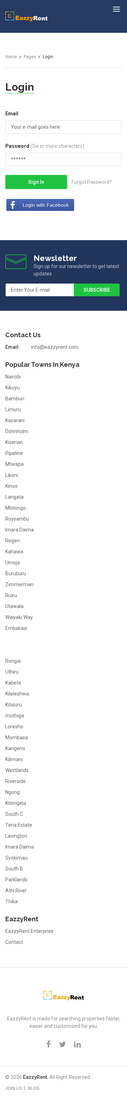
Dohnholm (16, 431)
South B (14, 869)
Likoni (11, 475)
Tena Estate (18, 825)
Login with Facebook (46, 205)
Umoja (12, 562)
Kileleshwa (17, 694)
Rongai (13, 661)
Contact (14, 942)
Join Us (13, 1088)
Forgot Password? (92, 182)
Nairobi (13, 377)
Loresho (14, 726)
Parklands (16, 879)
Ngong (12, 792)
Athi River (16, 890)
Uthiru (12, 672)
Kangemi (15, 748)
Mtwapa (14, 464)
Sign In (36, 182)
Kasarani (15, 420)
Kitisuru (13, 705)
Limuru (13, 409)
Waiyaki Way (19, 617)
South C (14, 814)
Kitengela (15, 803)
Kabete (13, 683)
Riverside (15, 781)
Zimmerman (19, 584)
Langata (14, 497)
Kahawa (14, 551)
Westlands (17, 770)
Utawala (14, 606)
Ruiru (11, 595)
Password (44, 146)
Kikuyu (12, 387)
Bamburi (14, 398)
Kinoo (11, 486)
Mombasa (16, 737)
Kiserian (14, 442)
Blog (34, 1088)
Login (19, 87)
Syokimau (16, 858)
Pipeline (14, 453)
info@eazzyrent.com (54, 347)
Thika (11, 901)
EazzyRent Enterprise (29, 931)
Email (11, 113)
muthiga (14, 715)
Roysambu (17, 519)
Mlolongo (15, 508)
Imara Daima (19, 530)
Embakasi (16, 628)
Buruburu (15, 573)
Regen (12, 541)
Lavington (16, 836)
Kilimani (14, 759)
